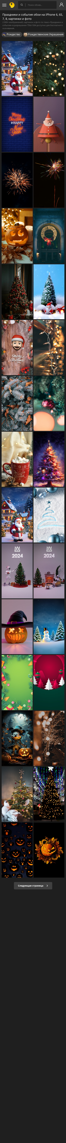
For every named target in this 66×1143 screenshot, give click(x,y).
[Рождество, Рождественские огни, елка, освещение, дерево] (49, 68)
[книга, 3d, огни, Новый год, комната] (17, 570)
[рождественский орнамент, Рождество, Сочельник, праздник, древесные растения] (49, 682)
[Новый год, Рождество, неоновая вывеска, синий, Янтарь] (17, 124)
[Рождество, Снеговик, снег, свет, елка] (49, 626)
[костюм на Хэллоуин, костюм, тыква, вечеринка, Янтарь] (17, 236)
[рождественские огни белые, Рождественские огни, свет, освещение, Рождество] (49, 347)
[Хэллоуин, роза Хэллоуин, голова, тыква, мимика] (17, 850)
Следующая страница (31, 885)
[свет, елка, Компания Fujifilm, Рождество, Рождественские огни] (49, 738)
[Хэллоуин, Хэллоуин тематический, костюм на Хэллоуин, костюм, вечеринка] (17, 626)
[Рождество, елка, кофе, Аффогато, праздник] (17, 459)
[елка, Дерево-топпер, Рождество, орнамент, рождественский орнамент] (17, 794)
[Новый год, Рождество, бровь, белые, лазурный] (49, 515)
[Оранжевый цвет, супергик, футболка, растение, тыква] (49, 850)
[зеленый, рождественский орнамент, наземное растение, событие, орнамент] (17, 682)
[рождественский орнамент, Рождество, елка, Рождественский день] (17, 347)
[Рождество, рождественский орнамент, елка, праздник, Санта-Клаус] (49, 124)
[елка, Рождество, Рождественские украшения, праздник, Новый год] (49, 794)
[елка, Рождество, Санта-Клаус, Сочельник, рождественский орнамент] (17, 515)
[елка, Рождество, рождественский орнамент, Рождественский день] (49, 291)
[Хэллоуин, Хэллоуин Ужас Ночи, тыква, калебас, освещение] (17, 738)
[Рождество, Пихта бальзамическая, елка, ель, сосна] (17, 403)
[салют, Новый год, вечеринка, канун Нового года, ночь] (49, 180)
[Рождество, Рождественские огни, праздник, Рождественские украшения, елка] (49, 236)
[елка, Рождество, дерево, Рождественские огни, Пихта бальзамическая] (49, 459)
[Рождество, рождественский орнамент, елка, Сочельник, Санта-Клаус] (17, 68)
